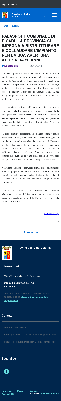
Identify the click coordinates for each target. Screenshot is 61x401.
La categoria (11, 65)
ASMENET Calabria (50, 393)
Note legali (7, 390)
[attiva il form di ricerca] (46, 15)
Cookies (34, 390)
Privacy (20, 390)
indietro (32, 232)
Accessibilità (8, 393)
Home (5, 25)
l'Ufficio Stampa (51, 213)
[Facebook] (6, 371)
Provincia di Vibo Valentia (21, 15)
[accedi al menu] (54, 15)
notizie (16, 25)
